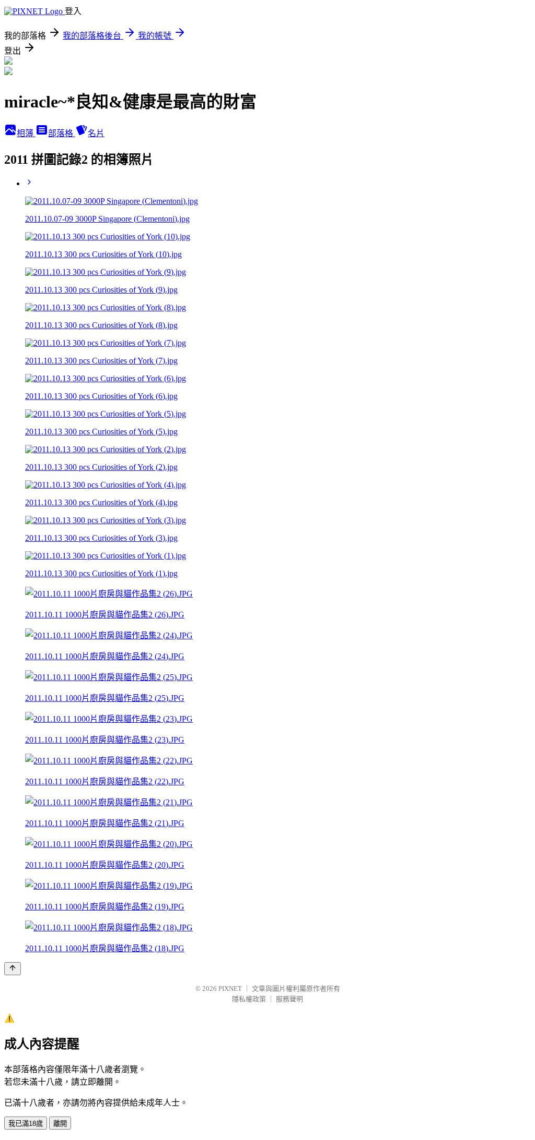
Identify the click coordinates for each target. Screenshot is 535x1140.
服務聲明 (289, 999)
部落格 (61, 133)
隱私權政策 (249, 999)
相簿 (26, 133)
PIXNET (230, 988)
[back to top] (12, 968)
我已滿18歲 (25, 1123)
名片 (96, 133)
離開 (60, 1123)
